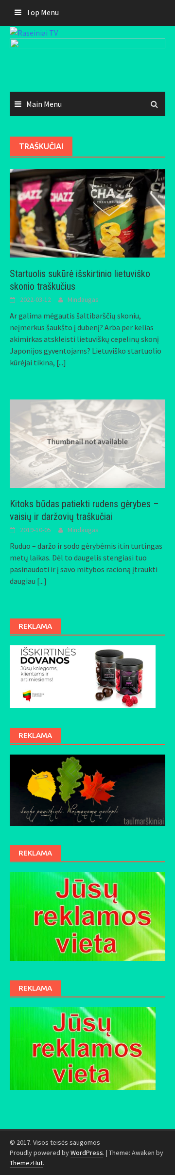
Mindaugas (83, 299)
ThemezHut (26, 1162)
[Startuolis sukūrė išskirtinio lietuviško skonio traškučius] (87, 213)
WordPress (86, 1152)
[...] (61, 362)
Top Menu (42, 12)
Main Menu (44, 104)
